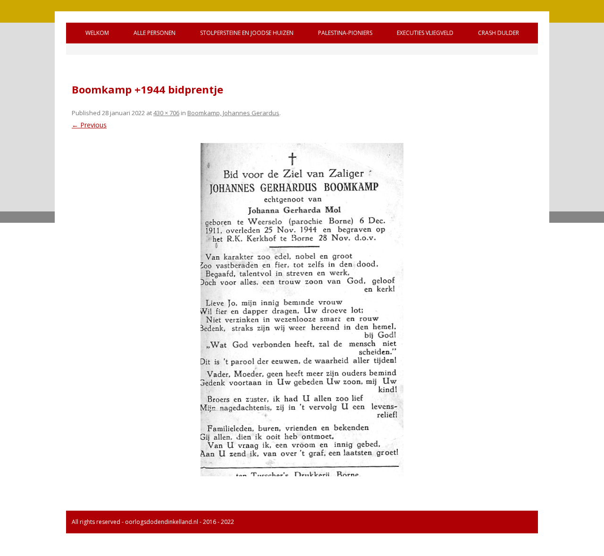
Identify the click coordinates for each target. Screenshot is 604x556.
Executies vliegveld (425, 33)
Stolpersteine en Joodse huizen (247, 33)
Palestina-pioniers (345, 33)
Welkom (97, 33)
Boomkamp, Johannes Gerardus (233, 113)
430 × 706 (166, 113)
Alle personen (155, 33)
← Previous (89, 124)
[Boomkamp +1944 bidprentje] (302, 309)
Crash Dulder (498, 33)
